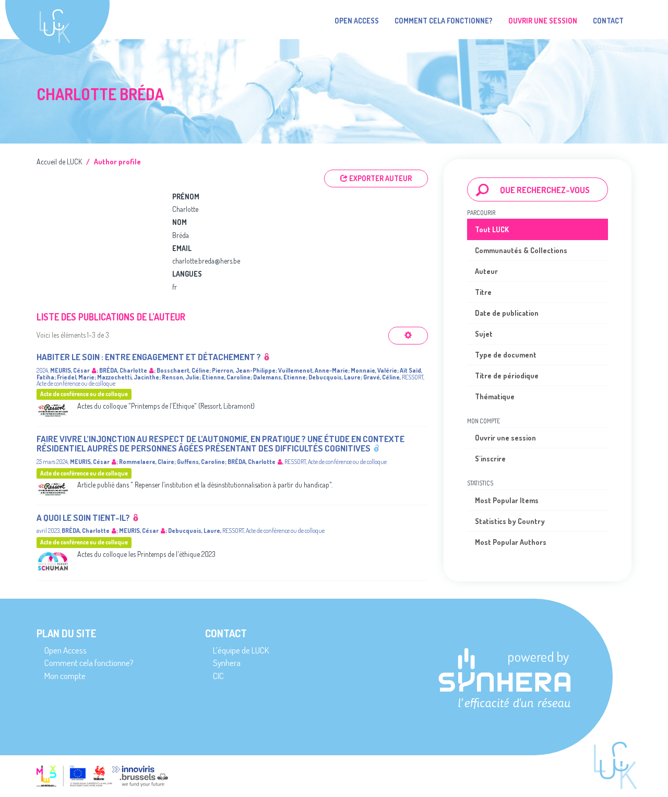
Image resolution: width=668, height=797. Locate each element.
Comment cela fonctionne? (444, 20)
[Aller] (482, 189)
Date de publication (507, 312)
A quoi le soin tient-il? (83, 517)
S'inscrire (490, 458)
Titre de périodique (507, 375)
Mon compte (65, 675)
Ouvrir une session (505, 437)
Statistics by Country (510, 521)
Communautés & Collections (521, 250)
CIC (218, 675)
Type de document (505, 354)
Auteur (486, 271)
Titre (483, 292)
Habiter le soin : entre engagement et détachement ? (149, 356)
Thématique (495, 396)
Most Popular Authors (510, 542)
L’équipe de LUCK (241, 650)
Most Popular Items (507, 500)
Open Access (357, 20)
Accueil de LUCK (59, 161)
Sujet (484, 333)
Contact (608, 20)
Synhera (227, 662)
